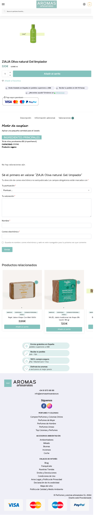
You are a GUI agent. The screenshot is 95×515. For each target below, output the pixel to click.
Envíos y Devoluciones (46, 473)
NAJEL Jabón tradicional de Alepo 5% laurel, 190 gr (64, 318)
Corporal (18, 312)
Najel (22, 314)
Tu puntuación (9, 186)
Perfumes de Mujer (46, 420)
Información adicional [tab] (45, 118)
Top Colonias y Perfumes (47, 430)
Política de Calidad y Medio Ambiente (46, 489)
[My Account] (84, 4)
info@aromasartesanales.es (47, 394)
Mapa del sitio (46, 486)
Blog (47, 463)
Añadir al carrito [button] (22, 327)
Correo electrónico (11, 232)
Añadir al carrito (52, 73)
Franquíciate (46, 466)
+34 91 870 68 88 (46, 390)
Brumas (46, 446)
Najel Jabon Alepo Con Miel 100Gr (22, 317)
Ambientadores (46, 440)
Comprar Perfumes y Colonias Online (46, 417)
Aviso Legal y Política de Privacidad (46, 479)
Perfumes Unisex (46, 427)
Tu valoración (8, 196)
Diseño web (74, 498)
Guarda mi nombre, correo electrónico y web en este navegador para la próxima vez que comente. (45, 242)
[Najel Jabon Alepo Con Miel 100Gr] (22, 289)
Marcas (9, 312)
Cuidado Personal (31, 312)
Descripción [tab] (25, 118)
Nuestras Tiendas (46, 469)
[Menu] (4, 4)
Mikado (46, 443)
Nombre (6, 221)
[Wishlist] (36, 282)
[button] (89, 4)
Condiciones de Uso (46, 476)
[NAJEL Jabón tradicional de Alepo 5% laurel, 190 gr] (64, 289)
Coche (46, 453)
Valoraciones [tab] (66, 118)
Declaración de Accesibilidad (46, 483)
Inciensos (47, 450)
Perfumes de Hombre (46, 423)
